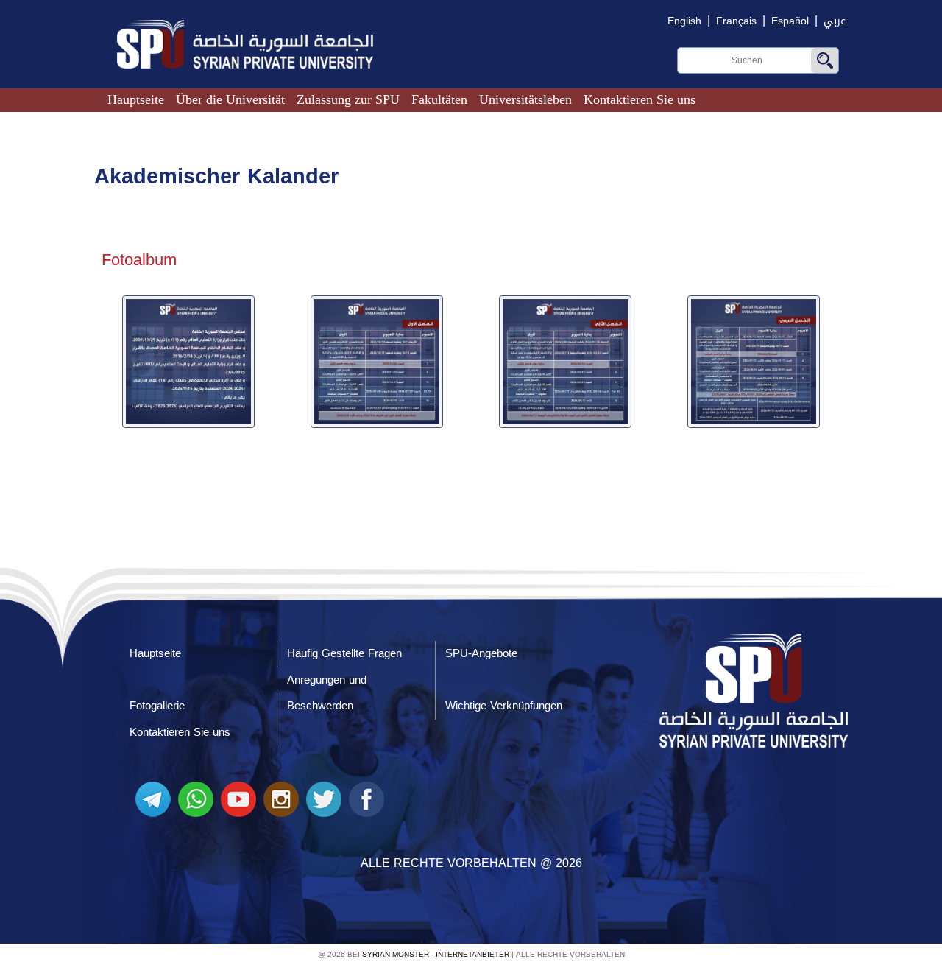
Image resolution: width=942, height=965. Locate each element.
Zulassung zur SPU (348, 99)
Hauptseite (135, 99)
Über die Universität (230, 99)
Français (736, 21)
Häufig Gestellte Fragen (344, 653)
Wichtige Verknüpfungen (503, 705)
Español (790, 21)
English (684, 21)
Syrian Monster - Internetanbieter (435, 954)
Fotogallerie (157, 705)
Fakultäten (439, 99)
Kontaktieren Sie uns (639, 99)
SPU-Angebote (481, 653)
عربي (835, 21)
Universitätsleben (525, 99)
